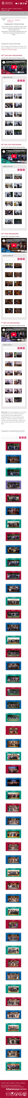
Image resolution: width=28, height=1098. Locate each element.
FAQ (8, 10)
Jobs (8, 1083)
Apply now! (4, 8)
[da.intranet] (20, 1093)
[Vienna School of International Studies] (7, 3)
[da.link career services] (16, 1093)
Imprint (12, 1083)
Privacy (17, 1083)
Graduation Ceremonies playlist (9, 49)
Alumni (10, 8)
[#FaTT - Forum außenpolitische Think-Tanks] (8, 1093)
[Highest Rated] (24, 81)
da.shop (23, 1083)
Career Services (17, 8)
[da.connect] (25, 1093)
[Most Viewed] (21, 81)
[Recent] (19, 81)
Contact (3, 1083)
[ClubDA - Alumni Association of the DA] (12, 1093)
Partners (3, 10)
